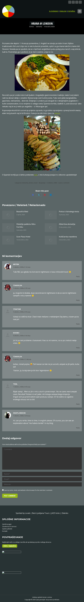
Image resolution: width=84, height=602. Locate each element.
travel (35, 183)
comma (49, 597)
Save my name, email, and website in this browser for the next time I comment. (28, 490)
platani (57, 113)
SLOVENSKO (53, 11)
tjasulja (17, 285)
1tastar (17, 309)
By (42, 183)
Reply (78, 276)
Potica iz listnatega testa (69, 211)
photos (31, 183)
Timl (15, 384)
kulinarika (25, 183)
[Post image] (8, 215)
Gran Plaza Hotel (23, 236)
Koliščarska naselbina (68, 236)
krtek (16, 264)
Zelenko (65, 513)
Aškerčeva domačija (67, 224)
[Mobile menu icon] (79, 11)
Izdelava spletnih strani (39, 597)
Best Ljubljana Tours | (41, 513)
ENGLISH (63, 11)
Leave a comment (63, 183)
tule (35, 175)
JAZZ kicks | (56, 513)
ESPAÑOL (71, 11)
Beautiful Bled (22, 211)
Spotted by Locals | (24, 513)
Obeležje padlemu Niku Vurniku (25, 225)
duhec (16, 333)
